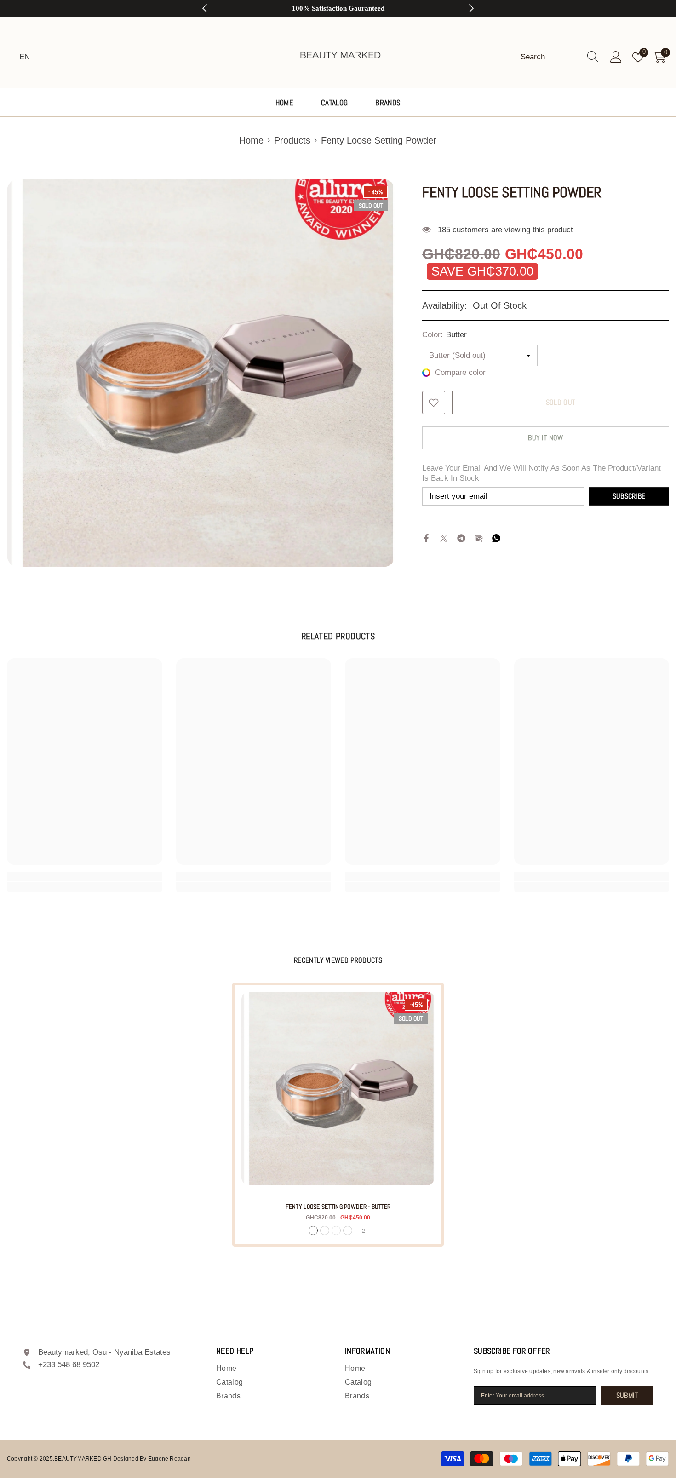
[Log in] (616, 57)
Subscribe (629, 496)
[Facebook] (426, 537)
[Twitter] (444, 537)
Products (292, 140)
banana (347, 1230)
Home (251, 140)
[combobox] (551, 57)
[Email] (479, 537)
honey (324, 1230)
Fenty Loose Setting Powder (338, 1206)
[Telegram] (461, 537)
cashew (336, 1230)
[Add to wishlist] (433, 402)
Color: (444, 334)
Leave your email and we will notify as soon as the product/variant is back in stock (541, 473)
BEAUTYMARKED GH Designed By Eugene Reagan (122, 1458)
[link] (84, 876)
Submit (627, 1395)
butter (313, 1230)
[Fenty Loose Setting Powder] (338, 1088)
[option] (338, 8)
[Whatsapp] (496, 537)
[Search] (560, 57)
